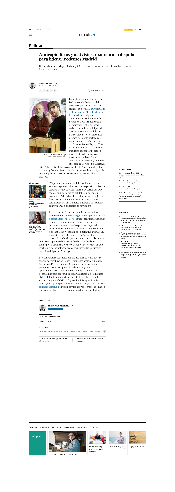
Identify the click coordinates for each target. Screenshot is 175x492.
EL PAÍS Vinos (94, 427)
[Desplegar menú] (30, 35)
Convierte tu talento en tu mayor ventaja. (63, 454)
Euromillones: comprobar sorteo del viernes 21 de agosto (130, 188)
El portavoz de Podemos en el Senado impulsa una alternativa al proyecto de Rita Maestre (36, 204)
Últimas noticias (125, 169)
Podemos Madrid (74, 331)
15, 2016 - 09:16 (50, 85)
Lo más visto (123, 212)
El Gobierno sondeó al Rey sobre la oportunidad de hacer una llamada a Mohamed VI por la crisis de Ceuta (132, 227)
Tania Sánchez (63, 331)
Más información (44, 341)
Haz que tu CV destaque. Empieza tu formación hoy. (117, 447)
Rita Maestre (43, 331)
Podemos (84, 331)
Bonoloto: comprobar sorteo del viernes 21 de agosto (131, 182)
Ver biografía (53, 309)
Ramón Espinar (53, 331)
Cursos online (69, 427)
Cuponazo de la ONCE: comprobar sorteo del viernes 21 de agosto (131, 175)
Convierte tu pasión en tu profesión (136, 447)
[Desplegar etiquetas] (104, 331)
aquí (81, 341)
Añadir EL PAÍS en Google (98, 90)
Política (35, 46)
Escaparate (33, 427)
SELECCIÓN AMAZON (47, 427)
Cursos (59, 427)
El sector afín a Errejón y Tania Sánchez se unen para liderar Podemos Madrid (37, 229)
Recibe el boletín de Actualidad (51, 316)
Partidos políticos (94, 331)
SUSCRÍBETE (128, 30)
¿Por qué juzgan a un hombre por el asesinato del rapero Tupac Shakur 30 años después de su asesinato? (131, 196)
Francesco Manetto (48, 83)
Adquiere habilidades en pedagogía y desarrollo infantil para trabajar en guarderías (96, 449)
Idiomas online (82, 427)
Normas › (103, 321)
